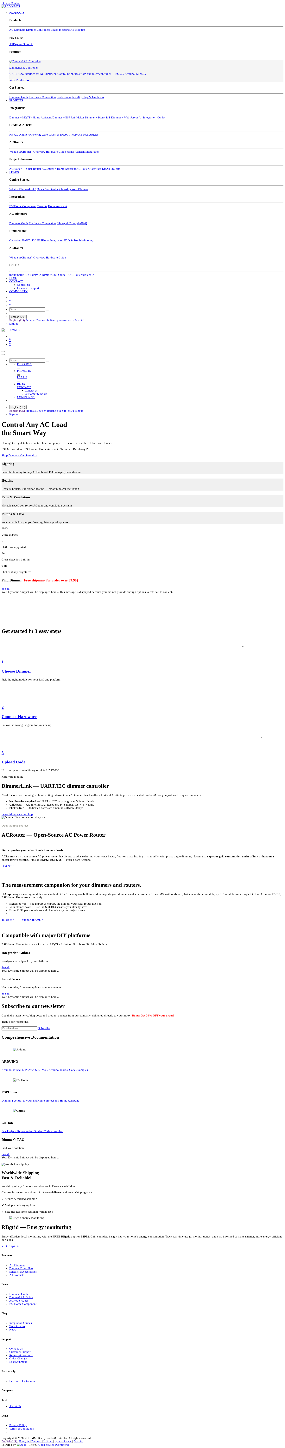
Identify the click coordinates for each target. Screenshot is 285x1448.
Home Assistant (57, 206)
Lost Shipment (18, 1361)
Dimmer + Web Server (124, 117)
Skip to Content (11, 3)
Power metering (60, 29)
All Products (16, 1275)
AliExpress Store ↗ (21, 44)
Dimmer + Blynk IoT (97, 117)
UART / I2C (29, 240)
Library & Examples (69, 223)
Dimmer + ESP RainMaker (68, 117)
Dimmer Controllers (38, 29)
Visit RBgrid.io (11, 1246)
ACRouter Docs (18, 1300)
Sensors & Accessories (23, 1271)
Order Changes (18, 1358)
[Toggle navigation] (3, 351)
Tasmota (42, 206)
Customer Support (20, 1351)
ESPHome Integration (50, 240)
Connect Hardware (19, 716)
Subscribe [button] (44, 1028)
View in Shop (24, 814)
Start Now (8, 866)
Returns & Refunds (21, 1355)
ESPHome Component (22, 206)
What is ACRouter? (21, 151)
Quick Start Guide (48, 189)
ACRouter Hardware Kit (91, 168)
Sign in (13, 323)
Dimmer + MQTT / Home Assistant (30, 117)
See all (6, 588)
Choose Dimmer (16, 671)
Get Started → (28, 455)
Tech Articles (17, 1326)
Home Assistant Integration (83, 151)
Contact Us (16, 1348)
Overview (39, 151)
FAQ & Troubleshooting (78, 240)
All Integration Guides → (154, 117)
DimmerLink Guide (21, 1297)
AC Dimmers (17, 29)
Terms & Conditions (21, 1428)
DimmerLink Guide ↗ (55, 274)
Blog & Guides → (93, 97)
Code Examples (66, 97)
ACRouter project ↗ (81, 274)
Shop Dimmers (11, 455)
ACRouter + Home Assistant (59, 168)
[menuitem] (16, 12)
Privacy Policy (18, 1425)
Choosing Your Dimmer (73, 189)
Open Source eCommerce (53, 1444)
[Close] (3, 354)
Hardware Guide (56, 151)
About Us (15, 1406)
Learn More (9, 814)
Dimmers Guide (18, 97)
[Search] (47, 310)
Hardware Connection (42, 97)
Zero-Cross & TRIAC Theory (60, 134)
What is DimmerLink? (22, 189)
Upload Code (13, 762)
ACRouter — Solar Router (25, 168)
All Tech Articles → (90, 134)
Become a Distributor (22, 1381)
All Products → (79, 29)
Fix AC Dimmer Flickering (25, 134)
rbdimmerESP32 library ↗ (25, 274)
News (12, 1329)
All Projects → (115, 168)
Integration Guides (20, 1322)
